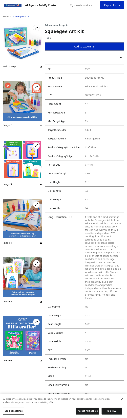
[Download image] (41, 66)
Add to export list (84, 46)
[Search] (71, 5)
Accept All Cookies (88, 410)
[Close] (121, 399)
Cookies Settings (13, 410)
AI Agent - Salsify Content (42, 5)
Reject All (112, 410)
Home (6, 16)
